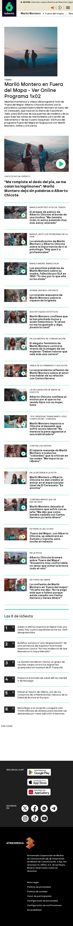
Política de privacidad (39, 887)
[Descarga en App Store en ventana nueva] (37, 784)
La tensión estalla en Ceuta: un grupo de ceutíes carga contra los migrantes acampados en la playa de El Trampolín (41, 664)
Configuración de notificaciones (44, 905)
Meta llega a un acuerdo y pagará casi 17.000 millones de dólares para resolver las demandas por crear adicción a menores (42, 710)
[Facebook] (34, 811)
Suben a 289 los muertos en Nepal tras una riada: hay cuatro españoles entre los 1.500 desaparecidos (43, 629)
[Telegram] (53, 811)
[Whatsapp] (44, 811)
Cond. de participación (39, 896)
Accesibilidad (34, 910)
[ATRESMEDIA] (36, 843)
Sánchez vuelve (38, 2)
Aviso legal (33, 882)
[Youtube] (44, 821)
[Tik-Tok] (34, 821)
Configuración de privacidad (42, 900)
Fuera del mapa (54, 13)
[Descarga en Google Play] (39, 774)
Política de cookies (37, 891)
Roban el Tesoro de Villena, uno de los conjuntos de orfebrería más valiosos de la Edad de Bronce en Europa (42, 694)
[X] (25, 811)
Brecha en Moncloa (57, 2)
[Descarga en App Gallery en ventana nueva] (39, 794)
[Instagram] (25, 821)
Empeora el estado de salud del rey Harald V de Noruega (42, 679)
